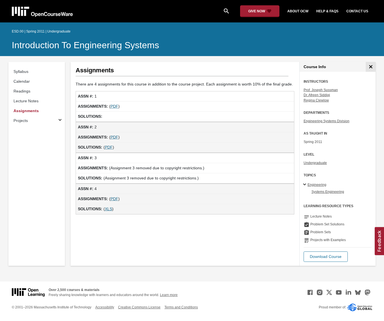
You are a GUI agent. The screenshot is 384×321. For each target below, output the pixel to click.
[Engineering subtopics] (305, 184)
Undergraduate (315, 163)
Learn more (169, 295)
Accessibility (104, 307)
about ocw (297, 11)
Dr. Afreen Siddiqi (317, 95)
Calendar (21, 81)
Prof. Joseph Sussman (321, 90)
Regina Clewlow (316, 100)
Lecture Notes (26, 101)
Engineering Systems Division (326, 121)
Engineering (317, 185)
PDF (114, 106)
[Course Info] (371, 67)
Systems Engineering (327, 192)
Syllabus (20, 71)
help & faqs (327, 11)
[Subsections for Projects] (60, 120)
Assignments (26, 110)
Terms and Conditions (181, 307)
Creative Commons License (139, 307)
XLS (108, 209)
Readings (21, 91)
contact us (357, 11)
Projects (20, 120)
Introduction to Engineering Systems (85, 45)
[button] (326, 256)
